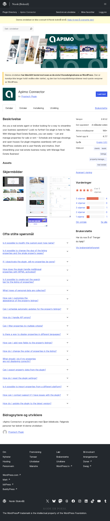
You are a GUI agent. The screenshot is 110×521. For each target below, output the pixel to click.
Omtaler (23, 108)
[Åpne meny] (105, 4)
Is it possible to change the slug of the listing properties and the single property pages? (25, 251)
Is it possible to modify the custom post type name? (28, 243)
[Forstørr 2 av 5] (20, 192)
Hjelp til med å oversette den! (80, 20)
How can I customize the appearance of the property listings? (20, 299)
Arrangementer (90, 456)
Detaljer (9, 108)
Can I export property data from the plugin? (24, 370)
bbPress (8, 484)
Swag (87, 466)
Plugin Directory (10, 12)
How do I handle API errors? (17, 317)
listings (103, 154)
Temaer (33, 456)
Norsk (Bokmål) (17, 501)
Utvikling (54, 108)
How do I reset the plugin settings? (20, 378)
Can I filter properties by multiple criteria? (23, 326)
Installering (38, 108)
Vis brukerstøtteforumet (87, 247)
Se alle (104, 222)
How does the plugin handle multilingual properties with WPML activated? (22, 270)
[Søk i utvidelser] (31, 28)
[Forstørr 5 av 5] (67, 180)
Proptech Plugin (29, 96)
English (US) (102, 142)
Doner (87, 461)
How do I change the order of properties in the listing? (30, 351)
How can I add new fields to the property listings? (27, 342)
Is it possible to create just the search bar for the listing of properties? (21, 280)
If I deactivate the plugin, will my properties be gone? (29, 261)
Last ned (102, 94)
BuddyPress (10, 489)
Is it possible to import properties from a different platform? (32, 386)
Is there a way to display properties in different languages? (32, 334)
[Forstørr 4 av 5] (43, 219)
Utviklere (60, 461)
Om (4, 452)
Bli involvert (89, 452)
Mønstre (34, 466)
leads (104, 148)
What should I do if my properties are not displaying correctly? (19, 360)
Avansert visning (84, 172)
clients (97, 148)
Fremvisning (35, 452)
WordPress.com (12, 475)
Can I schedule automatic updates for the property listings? (32, 309)
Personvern (8, 466)
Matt (6, 479)
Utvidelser (34, 461)
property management (98, 159)
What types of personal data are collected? (24, 290)
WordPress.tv (64, 466)
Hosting (6, 461)
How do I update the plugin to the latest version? (27, 403)
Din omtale (81, 222)
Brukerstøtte (101, 108)
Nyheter (7, 456)
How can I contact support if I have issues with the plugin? (32, 395)
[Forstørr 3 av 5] (43, 180)
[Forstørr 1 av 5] (20, 180)
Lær (58, 452)
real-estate (101, 165)
